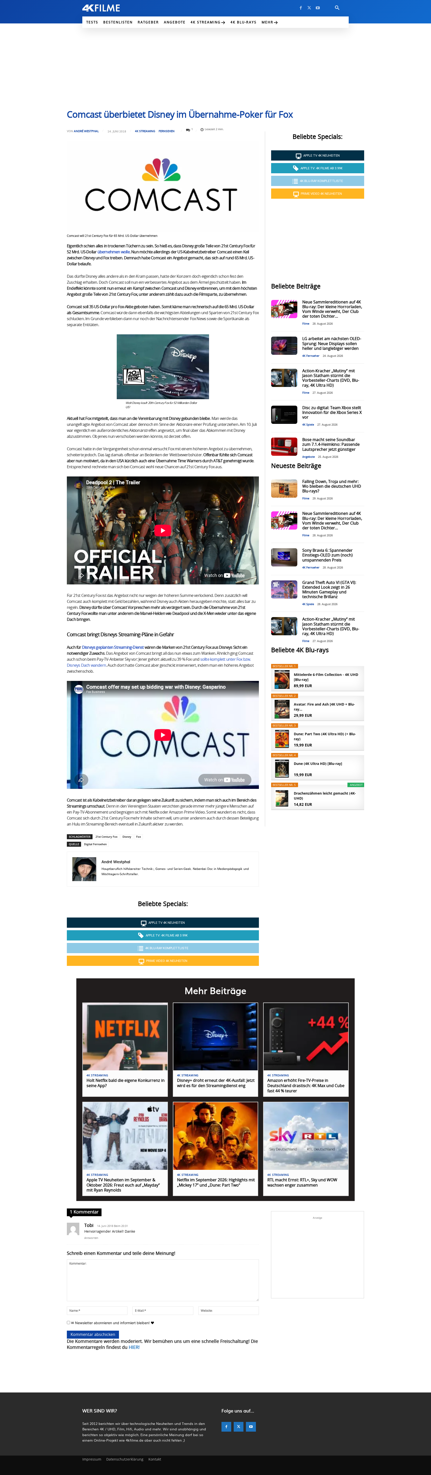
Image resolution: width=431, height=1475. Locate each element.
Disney (126, 836)
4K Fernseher (311, 356)
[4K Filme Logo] (108, 7)
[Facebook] (301, 8)
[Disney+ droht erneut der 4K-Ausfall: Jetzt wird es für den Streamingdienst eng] (215, 1037)
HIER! (134, 1347)
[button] (337, 7)
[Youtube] (318, 8)
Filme (305, 323)
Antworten (91, 1238)
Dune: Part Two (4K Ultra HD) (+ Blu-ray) (325, 736)
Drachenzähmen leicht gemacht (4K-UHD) (325, 796)
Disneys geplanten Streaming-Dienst (113, 647)
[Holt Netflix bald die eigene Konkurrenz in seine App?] (125, 1037)
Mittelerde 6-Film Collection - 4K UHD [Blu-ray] (326, 677)
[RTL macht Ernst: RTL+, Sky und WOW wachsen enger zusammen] (306, 1136)
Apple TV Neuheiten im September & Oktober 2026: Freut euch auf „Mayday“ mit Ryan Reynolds (123, 1185)
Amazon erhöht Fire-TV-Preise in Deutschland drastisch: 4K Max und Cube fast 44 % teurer (305, 1086)
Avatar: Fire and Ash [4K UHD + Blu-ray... (324, 707)
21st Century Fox (106, 836)
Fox (138, 836)
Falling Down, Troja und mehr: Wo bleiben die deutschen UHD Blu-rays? (331, 486)
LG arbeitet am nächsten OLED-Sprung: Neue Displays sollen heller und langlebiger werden (331, 343)
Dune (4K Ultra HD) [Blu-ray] (318, 763)
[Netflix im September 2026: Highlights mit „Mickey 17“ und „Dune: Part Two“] (215, 1136)
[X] (309, 8)
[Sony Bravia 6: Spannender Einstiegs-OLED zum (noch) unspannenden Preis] (284, 557)
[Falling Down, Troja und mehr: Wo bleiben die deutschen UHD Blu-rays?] (284, 488)
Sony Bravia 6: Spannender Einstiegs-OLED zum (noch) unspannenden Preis (327, 555)
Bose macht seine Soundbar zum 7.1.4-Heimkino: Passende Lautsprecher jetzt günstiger (331, 444)
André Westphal (86, 131)
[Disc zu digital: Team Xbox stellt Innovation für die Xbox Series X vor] (284, 415)
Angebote (308, 457)
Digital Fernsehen (95, 844)
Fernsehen (167, 131)
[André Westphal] (84, 869)
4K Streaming (145, 131)
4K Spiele (308, 424)
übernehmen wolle (114, 252)
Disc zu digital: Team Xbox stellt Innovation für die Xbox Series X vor (332, 412)
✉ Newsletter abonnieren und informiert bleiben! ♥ (112, 1323)
